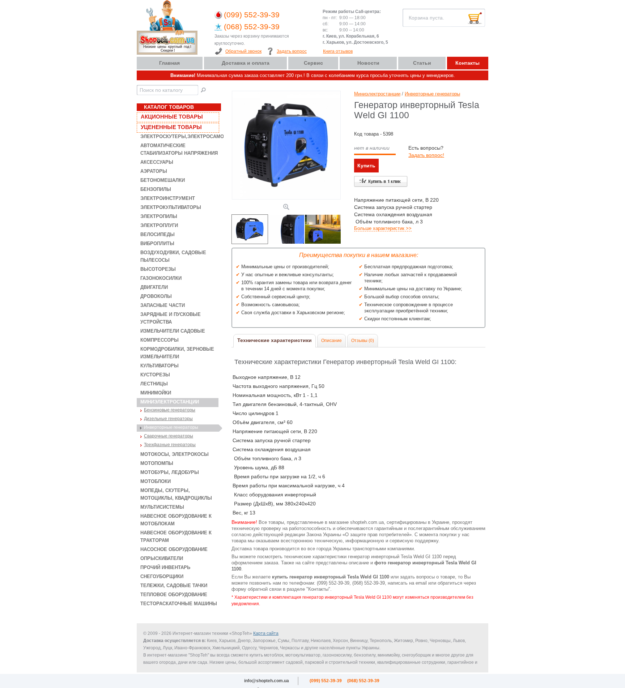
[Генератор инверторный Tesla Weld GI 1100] (286, 198)
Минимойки (155, 393)
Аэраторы (153, 171)
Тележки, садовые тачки (173, 585)
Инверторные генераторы (171, 427)
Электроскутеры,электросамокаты (179, 136)
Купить (366, 165)
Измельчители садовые (172, 331)
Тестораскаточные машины (178, 603)
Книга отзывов (338, 51)
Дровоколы (156, 296)
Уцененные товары (171, 127)
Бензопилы (155, 189)
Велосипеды (157, 234)
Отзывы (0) (362, 340)
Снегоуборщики (161, 576)
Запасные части (162, 305)
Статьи (422, 63)
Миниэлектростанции (169, 402)
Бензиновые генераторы (169, 410)
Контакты (467, 63)
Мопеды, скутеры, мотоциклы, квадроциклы (176, 494)
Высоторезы (158, 269)
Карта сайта (266, 633)
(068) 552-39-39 (252, 26)
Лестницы (154, 383)
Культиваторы (159, 365)
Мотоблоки (155, 481)
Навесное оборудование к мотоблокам (176, 519)
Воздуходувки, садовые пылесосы (173, 256)
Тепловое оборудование (173, 594)
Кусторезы (155, 374)
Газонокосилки (161, 278)
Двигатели (154, 287)
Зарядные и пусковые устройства (170, 318)
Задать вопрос (292, 51)
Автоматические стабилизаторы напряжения (179, 149)
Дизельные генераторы (168, 418)
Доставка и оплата (245, 63)
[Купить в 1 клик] (381, 181)
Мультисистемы (162, 507)
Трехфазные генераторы (170, 444)
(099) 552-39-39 (252, 14)
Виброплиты (157, 243)
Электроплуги (159, 225)
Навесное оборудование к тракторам (176, 536)
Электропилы (158, 216)
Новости (368, 63)
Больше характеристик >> (383, 228)
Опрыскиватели (161, 558)
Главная (169, 63)
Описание (331, 340)
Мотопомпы (156, 463)
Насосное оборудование (174, 549)
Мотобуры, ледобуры (169, 472)
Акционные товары (172, 117)
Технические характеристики (274, 340)
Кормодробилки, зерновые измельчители (177, 352)
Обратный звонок (243, 51)
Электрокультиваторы (170, 207)
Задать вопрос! (426, 155)
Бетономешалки (162, 180)
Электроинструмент (167, 198)
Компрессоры (159, 340)
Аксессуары (156, 162)
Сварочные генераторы (168, 436)
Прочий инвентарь (165, 567)
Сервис (313, 63)
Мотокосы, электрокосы (174, 454)
